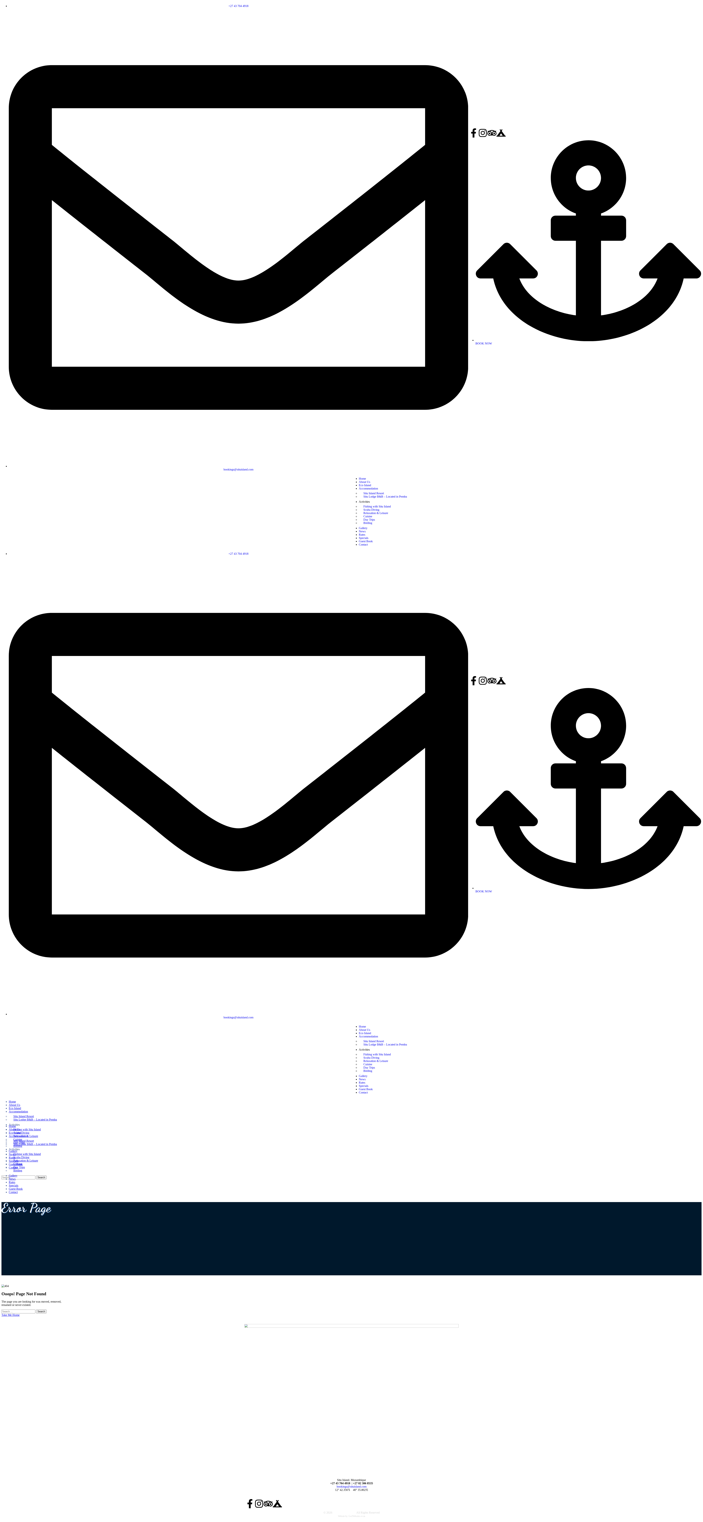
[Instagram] (482, 133)
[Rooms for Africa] (501, 133)
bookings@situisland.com (352, 1486)
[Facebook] (473, 133)
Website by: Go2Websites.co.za (351, 1516)
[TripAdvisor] (491, 133)
